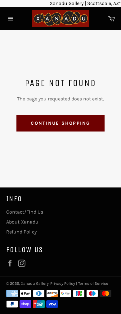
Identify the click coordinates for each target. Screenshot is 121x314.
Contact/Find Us (24, 212)
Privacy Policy (62, 283)
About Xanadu (22, 222)
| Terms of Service (92, 283)
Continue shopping (60, 123)
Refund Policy (21, 232)
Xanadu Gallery (35, 283)
